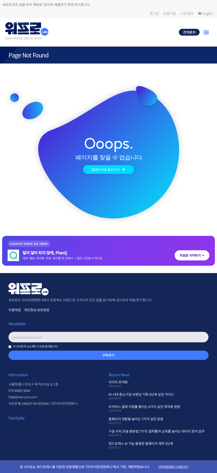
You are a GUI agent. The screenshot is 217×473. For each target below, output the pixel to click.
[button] (206, 32)
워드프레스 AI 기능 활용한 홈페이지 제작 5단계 (140, 443)
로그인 (154, 13)
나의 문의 (186, 13)
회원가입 (169, 13)
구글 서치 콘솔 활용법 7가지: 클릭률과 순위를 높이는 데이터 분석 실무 (156, 431)
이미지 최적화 (118, 381)
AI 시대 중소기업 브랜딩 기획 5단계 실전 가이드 (141, 394)
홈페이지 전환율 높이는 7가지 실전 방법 (135, 418)
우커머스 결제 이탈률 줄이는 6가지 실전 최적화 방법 (144, 406)
